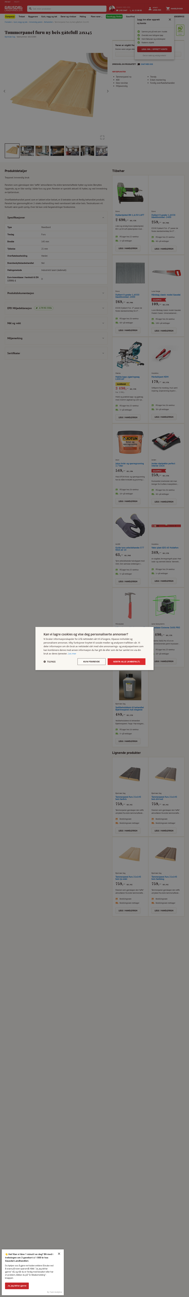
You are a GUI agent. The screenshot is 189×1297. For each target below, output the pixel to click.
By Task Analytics (54, 1292)
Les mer (72, 653)
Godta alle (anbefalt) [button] (126, 661)
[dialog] (94, 648)
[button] (50, 661)
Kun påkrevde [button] (91, 661)
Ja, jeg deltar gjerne (17, 1286)
